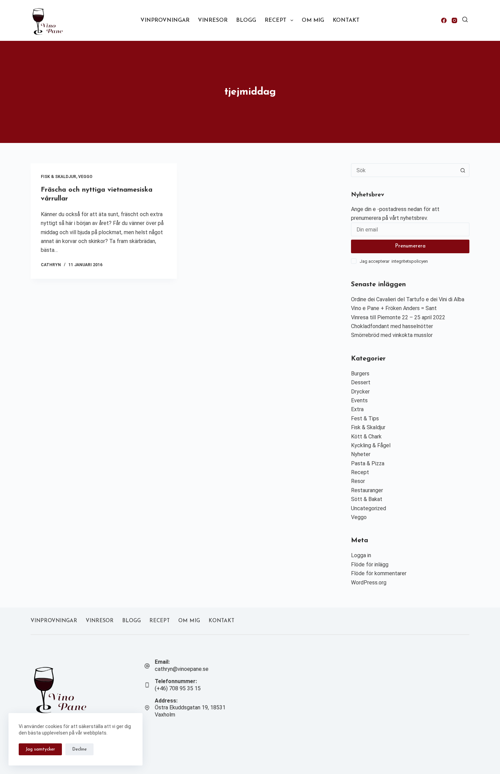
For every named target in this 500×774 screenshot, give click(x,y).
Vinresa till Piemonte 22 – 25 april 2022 (398, 317)
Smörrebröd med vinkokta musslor (392, 335)
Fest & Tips (365, 418)
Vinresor (213, 20)
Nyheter (360, 454)
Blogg (246, 20)
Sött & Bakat (366, 499)
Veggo (85, 176)
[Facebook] (444, 20)
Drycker (360, 391)
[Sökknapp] (462, 170)
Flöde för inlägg (369, 564)
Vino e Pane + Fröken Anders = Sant (394, 308)
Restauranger (367, 490)
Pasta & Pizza (367, 463)
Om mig (313, 20)
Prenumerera (410, 246)
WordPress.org (368, 582)
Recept (275, 20)
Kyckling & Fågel (370, 445)
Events (359, 400)
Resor (358, 481)
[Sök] (465, 19)
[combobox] (403, 170)
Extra (357, 409)
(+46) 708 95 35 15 (178, 688)
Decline (79, 749)
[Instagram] (454, 20)
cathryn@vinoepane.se (182, 669)
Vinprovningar (164, 20)
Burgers (360, 373)
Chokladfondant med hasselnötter (392, 326)
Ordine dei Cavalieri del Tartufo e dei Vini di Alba (407, 299)
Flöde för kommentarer (378, 573)
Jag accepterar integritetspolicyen (394, 261)
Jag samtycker (40, 749)
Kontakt (346, 20)
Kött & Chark (366, 436)
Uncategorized (368, 508)
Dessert (360, 382)
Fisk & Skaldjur (58, 176)
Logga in (361, 555)
